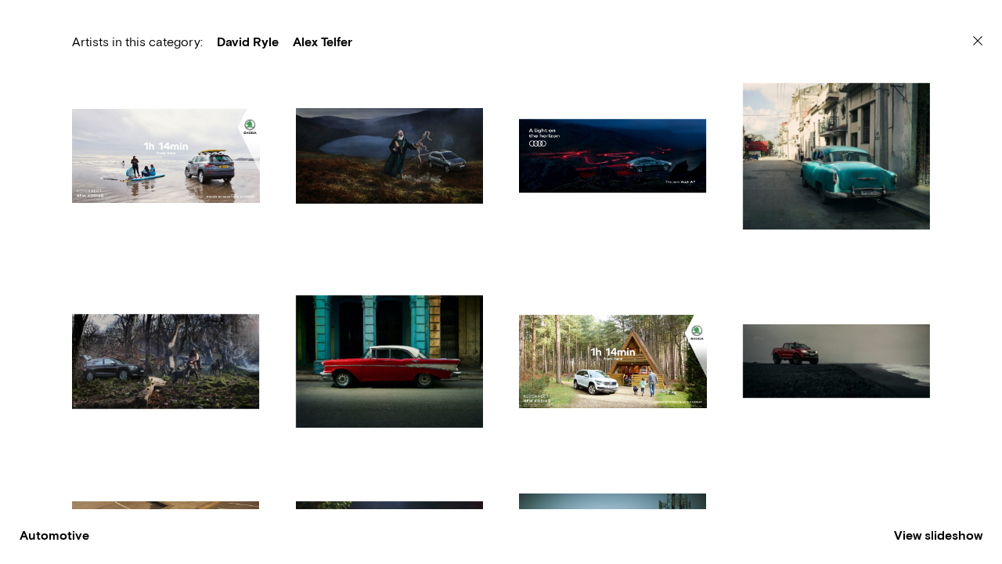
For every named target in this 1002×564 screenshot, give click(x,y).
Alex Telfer (322, 42)
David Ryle (248, 42)
